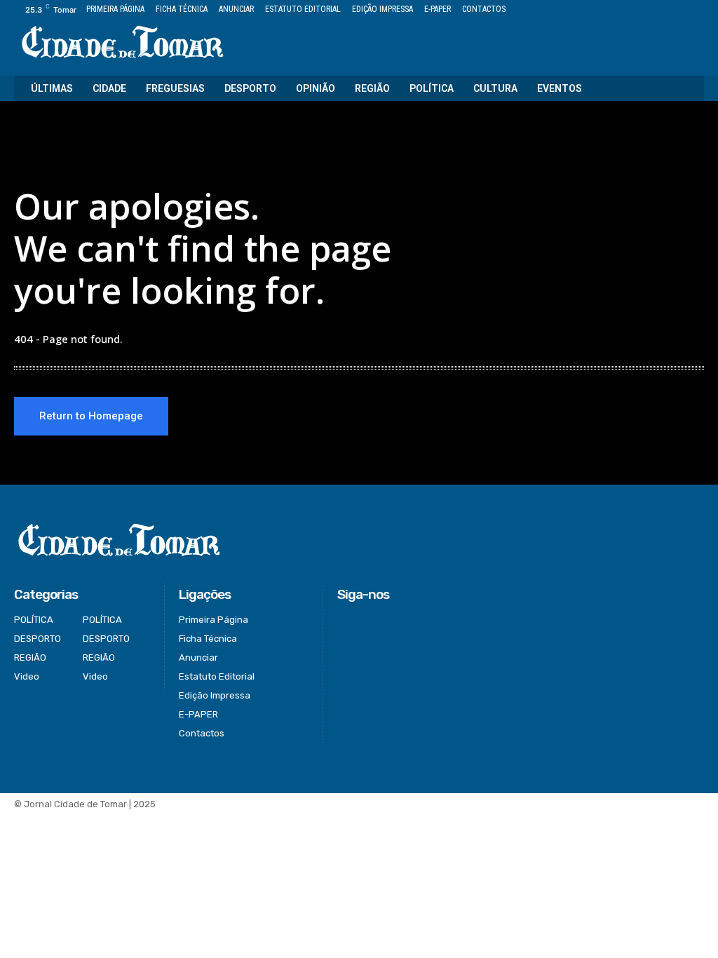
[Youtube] (696, 10)
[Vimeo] (680, 10)
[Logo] (122, 43)
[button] (684, 88)
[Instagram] (648, 10)
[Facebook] (632, 10)
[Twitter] (664, 10)
